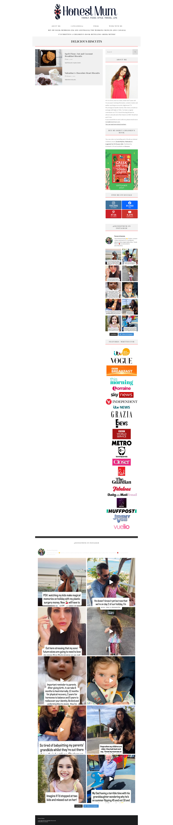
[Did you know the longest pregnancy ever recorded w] (130, 290)
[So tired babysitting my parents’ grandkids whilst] (113, 307)
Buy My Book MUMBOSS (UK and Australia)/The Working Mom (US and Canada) (87, 30)
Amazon (127, 146)
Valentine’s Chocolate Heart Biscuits (82, 73)
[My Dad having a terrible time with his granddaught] (130, 323)
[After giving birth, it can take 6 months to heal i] (113, 290)
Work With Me (115, 26)
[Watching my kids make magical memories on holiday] (113, 256)
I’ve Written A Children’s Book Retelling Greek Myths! (86, 34)
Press (96, 26)
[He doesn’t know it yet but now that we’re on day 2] (130, 256)
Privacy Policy (41, 818)
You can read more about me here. (115, 124)
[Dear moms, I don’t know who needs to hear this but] (130, 273)
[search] (135, 52)
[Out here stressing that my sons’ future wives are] (113, 273)
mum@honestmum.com (112, 122)
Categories (76, 26)
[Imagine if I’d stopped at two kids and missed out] (113, 323)
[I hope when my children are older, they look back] (130, 307)
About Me (56, 26)
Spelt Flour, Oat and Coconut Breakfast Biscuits (79, 55)
